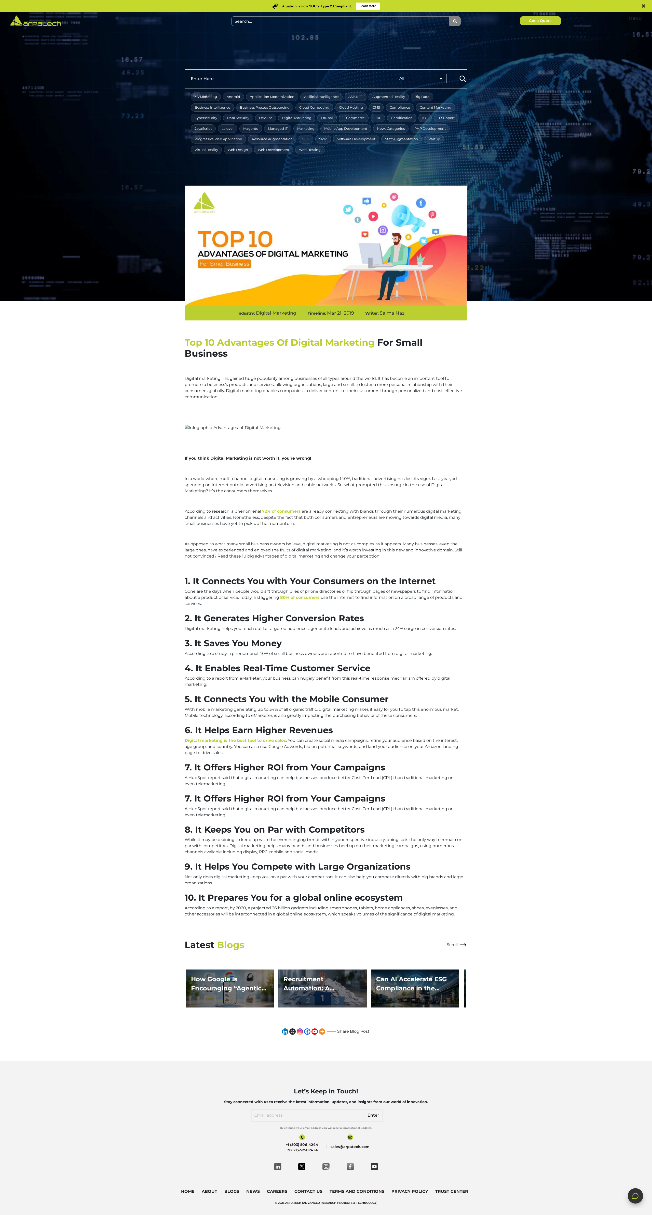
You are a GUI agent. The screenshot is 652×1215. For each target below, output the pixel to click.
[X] (292, 1031)
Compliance (400, 107)
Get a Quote (540, 20)
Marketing (306, 128)
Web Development (273, 150)
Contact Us (308, 1191)
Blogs (231, 1191)
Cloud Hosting (351, 107)
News (253, 1191)
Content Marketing (435, 107)
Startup (434, 139)
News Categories (391, 128)
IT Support (446, 118)
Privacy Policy (409, 1191)
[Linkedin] (285, 1031)
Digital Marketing (296, 118)
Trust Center (451, 1191)
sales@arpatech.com (350, 1146)
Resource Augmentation (272, 139)
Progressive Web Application (218, 139)
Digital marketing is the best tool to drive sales (235, 740)
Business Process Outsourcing (265, 107)
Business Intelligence (212, 107)
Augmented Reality (388, 97)
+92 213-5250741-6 (302, 1150)
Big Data (422, 97)
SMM (323, 139)
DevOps (265, 118)
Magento (250, 128)
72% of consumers (281, 511)
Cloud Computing (314, 107)
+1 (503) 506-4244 (302, 1144)
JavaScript (203, 128)
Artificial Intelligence (321, 97)
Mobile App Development (345, 128)
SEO (305, 139)
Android (233, 97)
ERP (377, 118)
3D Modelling (206, 97)
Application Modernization (272, 97)
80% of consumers (300, 597)
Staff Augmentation (401, 139)
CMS (376, 107)
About (209, 1191)
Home (188, 1191)
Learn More (368, 6)
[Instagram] (300, 1031)
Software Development (356, 139)
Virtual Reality (206, 150)
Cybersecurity (206, 118)
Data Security (238, 118)
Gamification (402, 118)
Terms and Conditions (357, 1191)
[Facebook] (307, 1031)
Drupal (327, 118)
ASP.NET (355, 97)
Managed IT (278, 128)
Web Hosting (310, 150)
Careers (277, 1191)
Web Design (238, 150)
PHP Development (430, 128)
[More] (322, 1031)
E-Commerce (354, 118)
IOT (425, 118)
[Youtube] (314, 1031)
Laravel (228, 128)
